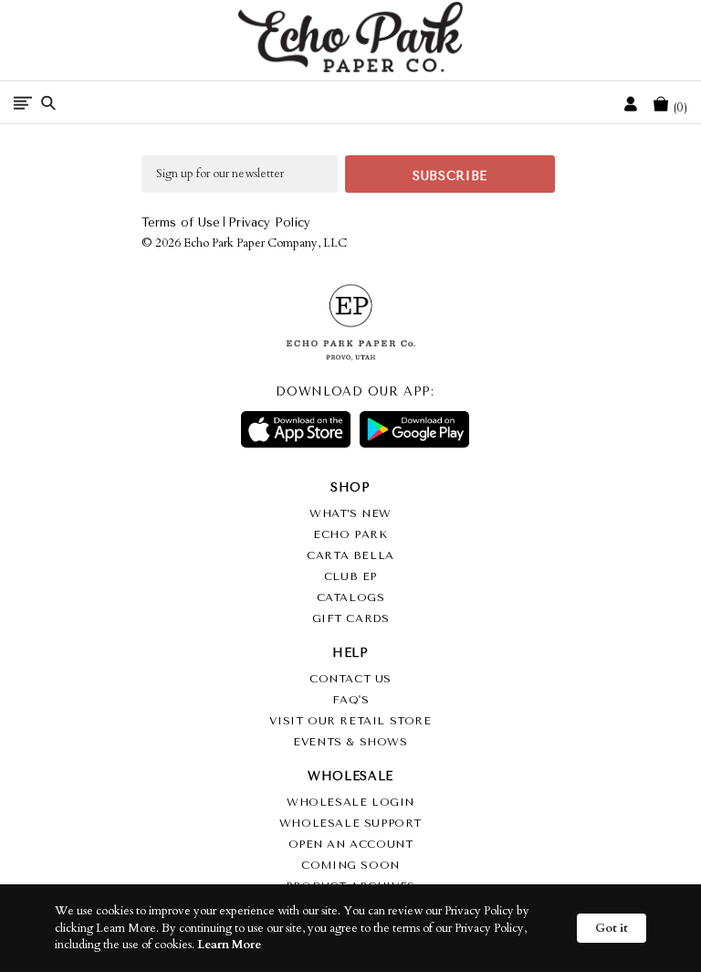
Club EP (350, 576)
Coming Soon (350, 865)
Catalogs (351, 597)
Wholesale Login (350, 802)
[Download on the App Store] (295, 429)
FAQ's (351, 699)
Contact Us (350, 678)
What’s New (350, 513)
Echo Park (350, 534)
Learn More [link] (229, 944)
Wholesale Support (350, 823)
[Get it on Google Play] (414, 429)
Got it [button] (611, 928)
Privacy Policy (269, 222)
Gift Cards (351, 618)
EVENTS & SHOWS (350, 741)
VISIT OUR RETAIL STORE (350, 720)
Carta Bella (350, 555)
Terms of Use (180, 222)
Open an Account (350, 844)
